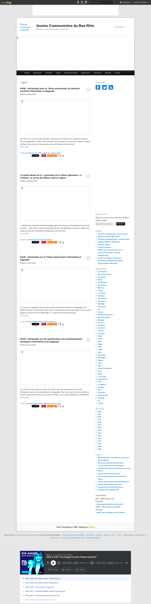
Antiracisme (102, 285)
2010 (99, 444)
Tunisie (100, 403)
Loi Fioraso (102, 376)
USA (99, 341)
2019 (99, 419)
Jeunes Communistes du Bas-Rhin (65, 26)
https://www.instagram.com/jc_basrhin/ (110, 512)
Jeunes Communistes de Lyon (109, 473)
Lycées (58, 73)
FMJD (100, 280)
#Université (32, 240)
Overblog (91, 527)
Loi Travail (102, 293)
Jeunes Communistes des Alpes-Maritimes (113, 481)
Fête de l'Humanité (104, 368)
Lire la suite (24, 147)
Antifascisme (85, 73)
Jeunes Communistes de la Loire (110, 484)
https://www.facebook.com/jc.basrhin (110, 504)
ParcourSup (102, 298)
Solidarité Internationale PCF (108, 490)
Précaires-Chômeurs (105, 314)
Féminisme (97, 73)
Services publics (104, 317)
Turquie (100, 312)
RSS (111, 87)
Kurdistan (101, 325)
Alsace (100, 344)
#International (32, 153)
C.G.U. (119, 535)
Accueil (26, 73)
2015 (99, 430)
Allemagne (102, 357)
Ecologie (101, 333)
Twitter (104, 87)
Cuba (100, 347)
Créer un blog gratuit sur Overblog (73, 535)
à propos (82, 569)
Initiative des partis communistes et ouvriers (114, 468)
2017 (99, 425)
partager (68, 569)
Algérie (100, 360)
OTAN (100, 339)
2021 (99, 414)
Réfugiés (101, 320)
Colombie (101, 392)
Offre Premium (55, 538)
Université (48, 73)
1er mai (100, 323)
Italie (99, 352)
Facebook (98, 87)
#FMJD (40, 153)
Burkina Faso (103, 379)
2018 (99, 422)
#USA (58, 153)
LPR (99, 382)
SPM (99, 366)
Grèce (100, 363)
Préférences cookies (93, 538)
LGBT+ (100, 349)
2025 (99, 411)
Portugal (101, 398)
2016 (99, 427)
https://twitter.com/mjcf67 (111, 507)
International (37, 73)
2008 (99, 449)
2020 (99, 417)
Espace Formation (104, 247)
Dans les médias (104, 244)
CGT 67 (100, 471)
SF (99, 400)
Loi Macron (102, 384)
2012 (99, 438)
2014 (99, 433)
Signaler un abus (109, 535)
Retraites (101, 304)
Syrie (100, 371)
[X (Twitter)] (81, 2)
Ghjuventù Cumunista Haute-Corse (110, 487)
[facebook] (78, 2)
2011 (99, 441)
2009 (99, 446)
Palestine (101, 296)
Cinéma (100, 331)
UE (99, 309)
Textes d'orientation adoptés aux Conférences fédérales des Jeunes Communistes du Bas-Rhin (110, 260)
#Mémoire (46, 153)
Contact (117, 73)
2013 (99, 435)
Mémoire (108, 73)
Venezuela (101, 355)
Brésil (100, 374)
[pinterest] (85, 2)
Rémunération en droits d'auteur (134, 535)
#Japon (53, 153)
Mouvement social (71, 73)
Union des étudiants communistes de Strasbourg (29, 535)
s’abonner (54, 569)
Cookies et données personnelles (73, 538)
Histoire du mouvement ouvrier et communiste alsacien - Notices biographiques (110, 252)
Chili (99, 390)
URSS (100, 336)
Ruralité (101, 387)
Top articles (90, 535)
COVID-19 (101, 328)
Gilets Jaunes (103, 395)
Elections (101, 301)
